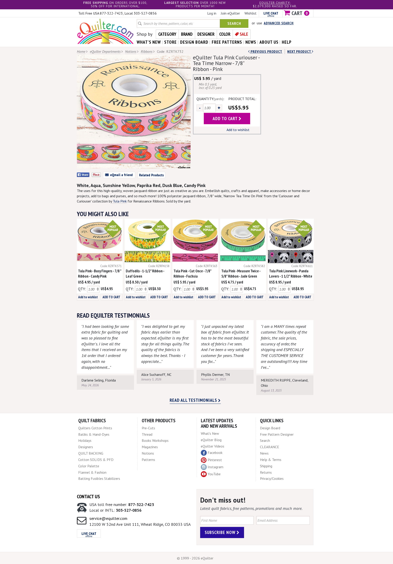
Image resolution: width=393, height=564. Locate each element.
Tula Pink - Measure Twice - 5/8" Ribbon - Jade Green (240, 273)
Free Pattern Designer (277, 434)
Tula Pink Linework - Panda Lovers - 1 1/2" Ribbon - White (290, 273)
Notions (130, 51)
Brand (187, 34)
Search (234, 23)
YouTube (214, 474)
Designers (85, 447)
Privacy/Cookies (272, 478)
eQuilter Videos (212, 446)
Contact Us (88, 496)
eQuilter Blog (211, 440)
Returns (266, 472)
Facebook (215, 452)
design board (194, 42)
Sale (244, 34)
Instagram (215, 467)
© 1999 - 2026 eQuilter (195, 558)
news (250, 42)
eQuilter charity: (274, 3)
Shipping (266, 466)
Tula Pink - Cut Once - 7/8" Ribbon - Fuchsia (192, 273)
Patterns (148, 459)
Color (224, 34)
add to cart (226, 118)
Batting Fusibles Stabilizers (99, 478)
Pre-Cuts (148, 428)
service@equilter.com (108, 518)
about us (268, 42)
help (287, 42)
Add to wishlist (238, 129)
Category (167, 34)
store (170, 42)
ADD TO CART (111, 297)
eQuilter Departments (105, 51)
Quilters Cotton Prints (95, 428)
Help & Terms (270, 459)
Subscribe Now (221, 532)
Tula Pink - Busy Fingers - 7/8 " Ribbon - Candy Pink (99, 273)
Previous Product (266, 51)
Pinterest (215, 460)
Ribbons (146, 51)
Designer (205, 34)
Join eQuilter (230, 13)
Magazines (150, 447)
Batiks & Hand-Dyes (93, 434)
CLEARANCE (269, 447)
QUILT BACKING (90, 453)
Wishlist (250, 13)
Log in (211, 13)
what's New (149, 42)
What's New (210, 433)
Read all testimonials (194, 400)
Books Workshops (155, 440)
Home (81, 51)
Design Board (270, 428)
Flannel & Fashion (92, 472)
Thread (147, 434)
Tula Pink (119, 201)
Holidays (84, 440)
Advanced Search (279, 23)
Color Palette (88, 466)
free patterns (227, 42)
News (264, 453)
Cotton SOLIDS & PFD (95, 459)
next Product (299, 51)
